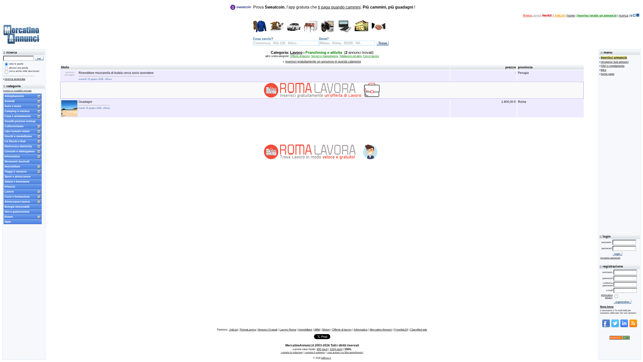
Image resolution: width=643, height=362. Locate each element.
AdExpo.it (326, 358)
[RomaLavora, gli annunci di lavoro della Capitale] (547, 15)
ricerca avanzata (15, 78)
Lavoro (9, 191)
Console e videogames (20, 151)
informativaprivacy (607, 296)
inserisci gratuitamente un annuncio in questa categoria (323, 61)
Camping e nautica (17, 111)
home (571, 15)
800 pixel (322, 349)
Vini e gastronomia (17, 211)
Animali (10, 101)
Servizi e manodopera (324, 56)
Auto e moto (13, 106)
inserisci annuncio (614, 57)
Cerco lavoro (371, 56)
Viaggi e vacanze (16, 171)
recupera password (610, 258)
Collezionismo (14, 126)
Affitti (317, 329)
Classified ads (418, 329)
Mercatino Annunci (381, 329)
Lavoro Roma (288, 329)
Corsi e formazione (17, 196)
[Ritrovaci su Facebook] (606, 326)
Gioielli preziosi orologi (20, 121)
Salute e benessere (17, 181)
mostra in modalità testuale (17, 90)
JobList (559, 15)
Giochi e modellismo (18, 136)
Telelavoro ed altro (350, 56)
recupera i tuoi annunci (614, 61)
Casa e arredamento (18, 116)
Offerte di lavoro (300, 56)
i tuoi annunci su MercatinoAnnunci (345, 352)
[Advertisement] (620, 154)
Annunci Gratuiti (267, 329)
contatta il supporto (315, 352)
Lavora (536, 15)
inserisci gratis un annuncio (597, 15)
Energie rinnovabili (17, 206)
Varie (8, 221)
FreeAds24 (401, 329)
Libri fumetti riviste (17, 131)
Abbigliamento (14, 96)
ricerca (623, 15)
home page (607, 73)
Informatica (12, 156)
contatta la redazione (292, 352)
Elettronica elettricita (18, 146)
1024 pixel (336, 349)
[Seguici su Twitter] (615, 326)
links (603, 69)
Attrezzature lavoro (17, 201)
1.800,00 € (508, 102)
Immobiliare (12, 166)
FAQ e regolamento (612, 65)
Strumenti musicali (17, 161)
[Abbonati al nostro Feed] (633, 326)
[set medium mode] (634, 15)
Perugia (523, 73)
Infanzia (10, 186)
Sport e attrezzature (18, 176)
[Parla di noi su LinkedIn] (624, 326)
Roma (527, 15)
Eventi (9, 216)
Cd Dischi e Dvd (15, 141)
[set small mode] (631, 15)
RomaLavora (248, 329)
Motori (326, 329)
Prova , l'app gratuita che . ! (334, 7)
